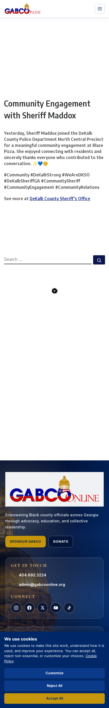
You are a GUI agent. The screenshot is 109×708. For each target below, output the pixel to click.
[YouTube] (56, 608)
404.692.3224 (32, 575)
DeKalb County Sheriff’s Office (60, 198)
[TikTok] (69, 608)
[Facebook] (29, 608)
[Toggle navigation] (100, 9)
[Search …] (99, 259)
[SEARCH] (48, 259)
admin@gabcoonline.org (42, 584)
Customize (54, 673)
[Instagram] (16, 608)
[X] (42, 608)
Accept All (54, 698)
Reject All (54, 685)
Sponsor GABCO (25, 541)
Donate (61, 541)
